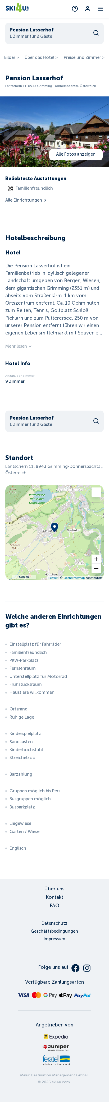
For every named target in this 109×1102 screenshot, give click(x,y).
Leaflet (53, 577)
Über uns (54, 888)
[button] (96, 559)
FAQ (54, 905)
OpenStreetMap (74, 577)
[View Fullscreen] (96, 492)
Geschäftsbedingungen (54, 931)
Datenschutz (54, 923)
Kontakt (54, 897)
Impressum (54, 939)
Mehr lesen (16, 346)
